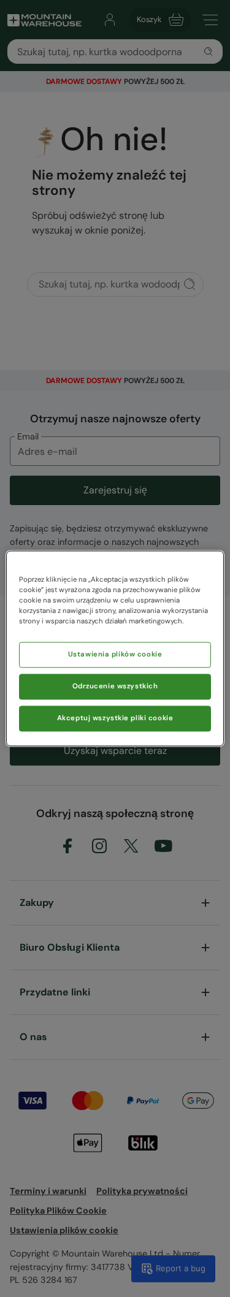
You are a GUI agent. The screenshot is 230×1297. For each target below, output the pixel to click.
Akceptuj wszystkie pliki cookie (115, 718)
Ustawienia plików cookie (115, 655)
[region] (115, 648)
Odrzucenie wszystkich (115, 686)
